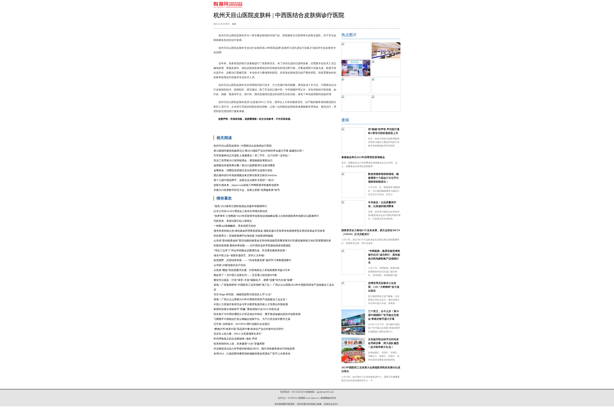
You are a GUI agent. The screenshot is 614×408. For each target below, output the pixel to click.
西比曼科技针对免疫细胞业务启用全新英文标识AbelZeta (245, 175)
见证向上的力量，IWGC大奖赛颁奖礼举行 (237, 333)
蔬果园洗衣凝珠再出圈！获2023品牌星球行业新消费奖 (244, 165)
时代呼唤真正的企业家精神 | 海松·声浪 (235, 338)
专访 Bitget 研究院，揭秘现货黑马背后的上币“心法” (243, 294)
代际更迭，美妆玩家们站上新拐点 (233, 221)
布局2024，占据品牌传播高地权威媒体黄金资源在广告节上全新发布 (252, 353)
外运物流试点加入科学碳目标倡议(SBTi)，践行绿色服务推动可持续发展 (254, 348)
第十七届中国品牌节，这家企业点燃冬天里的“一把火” (244, 180)
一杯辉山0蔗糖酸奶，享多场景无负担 (235, 225)
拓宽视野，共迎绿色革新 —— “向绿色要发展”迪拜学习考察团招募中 (252, 260)
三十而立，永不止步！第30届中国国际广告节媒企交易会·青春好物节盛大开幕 (383, 315)
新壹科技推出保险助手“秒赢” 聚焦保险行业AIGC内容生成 (246, 309)
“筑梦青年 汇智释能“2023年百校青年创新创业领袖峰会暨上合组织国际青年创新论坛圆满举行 (266, 216)
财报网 (301, 398)
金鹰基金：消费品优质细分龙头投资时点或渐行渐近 (243, 170)
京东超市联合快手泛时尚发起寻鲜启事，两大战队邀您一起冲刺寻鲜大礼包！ (383, 343)
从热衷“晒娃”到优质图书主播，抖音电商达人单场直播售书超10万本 (252, 270)
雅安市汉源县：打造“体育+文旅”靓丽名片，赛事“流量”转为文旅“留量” (253, 280)
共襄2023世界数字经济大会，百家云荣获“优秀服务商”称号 (247, 190)
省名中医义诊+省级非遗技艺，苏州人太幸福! (239, 255)
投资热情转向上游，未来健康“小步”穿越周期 (239, 343)
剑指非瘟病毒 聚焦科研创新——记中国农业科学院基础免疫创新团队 (252, 245)
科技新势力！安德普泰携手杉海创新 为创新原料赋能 (243, 235)
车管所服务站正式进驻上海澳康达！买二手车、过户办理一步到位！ (252, 155)
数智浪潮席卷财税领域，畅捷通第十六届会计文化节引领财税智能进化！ (383, 178)
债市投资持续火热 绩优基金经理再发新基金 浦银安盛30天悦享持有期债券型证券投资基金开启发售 (269, 230)
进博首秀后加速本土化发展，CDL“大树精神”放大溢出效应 (383, 287)
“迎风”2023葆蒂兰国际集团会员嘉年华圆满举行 (240, 206)
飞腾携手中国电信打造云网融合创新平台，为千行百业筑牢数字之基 (252, 319)
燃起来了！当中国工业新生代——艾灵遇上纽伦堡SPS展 (245, 275)
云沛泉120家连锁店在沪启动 (230, 265)
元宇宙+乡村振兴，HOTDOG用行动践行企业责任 (242, 324)
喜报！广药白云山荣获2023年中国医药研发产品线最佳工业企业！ (251, 299)
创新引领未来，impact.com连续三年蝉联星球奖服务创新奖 (246, 185)
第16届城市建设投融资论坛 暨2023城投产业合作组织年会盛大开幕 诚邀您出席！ (259, 150)
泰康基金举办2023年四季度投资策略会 (363, 157)
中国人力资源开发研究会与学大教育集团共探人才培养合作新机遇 (251, 304)
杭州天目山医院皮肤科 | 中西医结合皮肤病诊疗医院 (243, 145)
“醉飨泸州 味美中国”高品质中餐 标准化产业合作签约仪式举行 (249, 329)
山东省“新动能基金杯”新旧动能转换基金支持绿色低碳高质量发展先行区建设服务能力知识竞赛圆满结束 (272, 240)
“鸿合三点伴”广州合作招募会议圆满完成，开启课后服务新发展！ (250, 250)
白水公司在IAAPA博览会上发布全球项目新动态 (241, 211)
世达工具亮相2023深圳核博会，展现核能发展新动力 (243, 160)
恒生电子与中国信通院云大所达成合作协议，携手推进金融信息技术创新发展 (257, 314)
